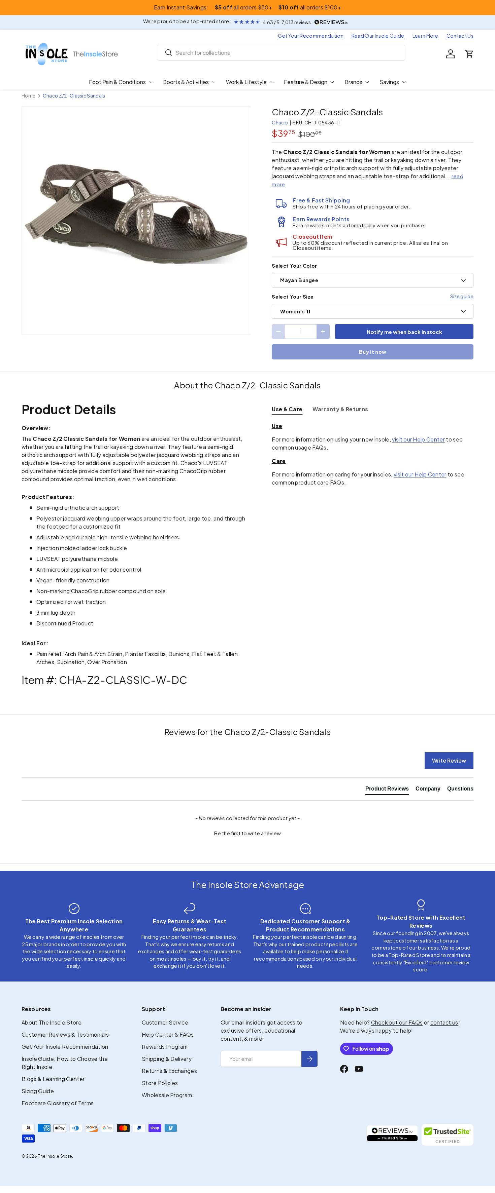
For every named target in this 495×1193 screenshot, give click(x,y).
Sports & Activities (186, 81)
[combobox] (281, 52)
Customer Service (165, 1022)
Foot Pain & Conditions (117, 81)
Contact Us (460, 36)
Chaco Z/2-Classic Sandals (74, 95)
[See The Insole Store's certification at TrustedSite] (447, 1135)
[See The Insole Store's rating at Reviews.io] (392, 1135)
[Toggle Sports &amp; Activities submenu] (213, 82)
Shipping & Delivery (167, 1058)
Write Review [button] (449, 760)
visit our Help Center (418, 439)
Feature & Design (305, 81)
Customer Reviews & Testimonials (65, 1034)
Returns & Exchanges (169, 1070)
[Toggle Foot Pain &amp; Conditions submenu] (150, 82)
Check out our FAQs (397, 1022)
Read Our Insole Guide (378, 36)
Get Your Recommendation (310, 36)
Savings (389, 81)
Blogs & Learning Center (53, 1078)
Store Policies (160, 1082)
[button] (469, 53)
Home (28, 95)
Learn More (425, 36)
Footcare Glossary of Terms (58, 1103)
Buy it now (372, 352)
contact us (444, 1022)
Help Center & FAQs (168, 1034)
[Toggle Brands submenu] (367, 82)
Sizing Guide (38, 1090)
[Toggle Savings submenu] (404, 82)
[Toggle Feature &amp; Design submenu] (332, 82)
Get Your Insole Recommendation (65, 1046)
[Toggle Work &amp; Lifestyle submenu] (271, 82)
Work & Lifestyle (246, 81)
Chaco (280, 122)
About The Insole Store (51, 1022)
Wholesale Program (167, 1095)
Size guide (461, 296)
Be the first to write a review (247, 833)
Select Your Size (293, 297)
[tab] (287, 409)
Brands (353, 81)
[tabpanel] (372, 454)
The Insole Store (55, 1156)
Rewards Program (165, 1046)
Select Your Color (294, 266)
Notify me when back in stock (404, 332)
